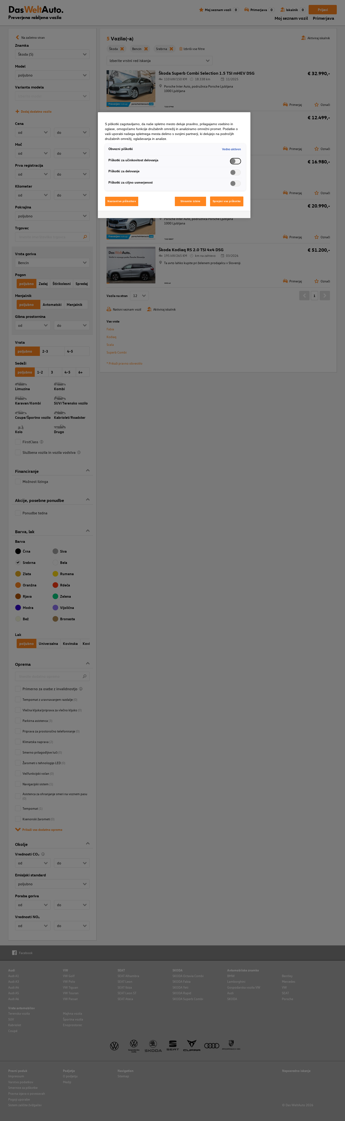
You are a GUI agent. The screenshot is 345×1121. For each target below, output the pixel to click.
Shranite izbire (190, 201)
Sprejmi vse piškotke (227, 201)
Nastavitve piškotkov (121, 201)
